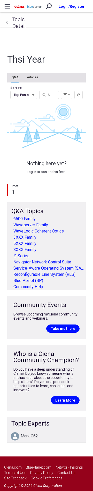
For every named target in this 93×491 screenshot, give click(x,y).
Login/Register (71, 6)
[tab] (15, 77)
